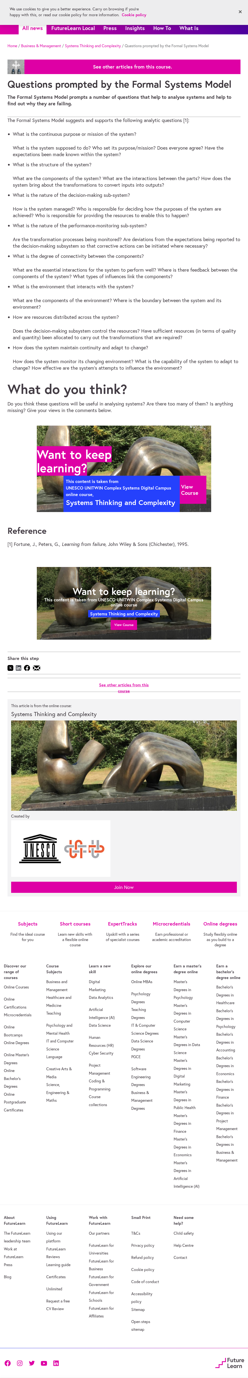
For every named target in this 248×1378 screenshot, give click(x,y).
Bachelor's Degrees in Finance (225, 1089)
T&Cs (135, 1233)
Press (110, 27)
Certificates (56, 1276)
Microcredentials (17, 1014)
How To (162, 27)
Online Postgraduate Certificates (15, 1102)
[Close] (240, 12)
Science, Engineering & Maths (57, 1092)
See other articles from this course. (132, 67)
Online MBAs (141, 981)
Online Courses (16, 987)
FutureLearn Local (73, 27)
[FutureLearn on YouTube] (44, 1363)
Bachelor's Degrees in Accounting (225, 1042)
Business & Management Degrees (142, 1100)
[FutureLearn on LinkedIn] (56, 1363)
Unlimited (54, 1288)
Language (54, 1056)
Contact (180, 1257)
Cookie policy (142, 1269)
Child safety (184, 1233)
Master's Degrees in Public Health (185, 1099)
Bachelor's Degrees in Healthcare (225, 995)
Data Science (100, 1025)
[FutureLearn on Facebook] (9, 1363)
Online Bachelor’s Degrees (12, 1078)
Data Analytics (101, 997)
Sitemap (138, 1309)
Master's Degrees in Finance (182, 1123)
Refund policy (142, 1257)
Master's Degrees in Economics (183, 1147)
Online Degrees (16, 1042)
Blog (7, 1276)
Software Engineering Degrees (141, 1076)
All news (32, 27)
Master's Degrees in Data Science (187, 1044)
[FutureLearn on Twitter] (32, 1363)
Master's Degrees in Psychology (183, 989)
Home (12, 45)
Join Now (124, 887)
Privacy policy (142, 1245)
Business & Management (41, 45)
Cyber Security (101, 1053)
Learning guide (58, 1264)
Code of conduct (145, 1281)
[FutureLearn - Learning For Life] (229, 1362)
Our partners (99, 1233)
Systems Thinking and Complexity (93, 45)
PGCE (136, 1056)
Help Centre (184, 1245)
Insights (135, 27)
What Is (189, 27)
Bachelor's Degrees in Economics (225, 1066)
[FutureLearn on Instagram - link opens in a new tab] (20, 1363)
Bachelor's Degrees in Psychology (225, 1018)
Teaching (53, 1013)
